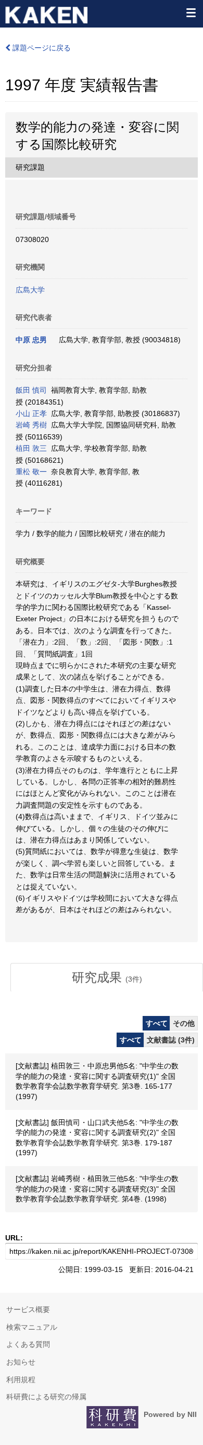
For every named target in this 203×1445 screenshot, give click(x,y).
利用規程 (20, 1379)
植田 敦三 (31, 448)
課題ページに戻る (40, 48)
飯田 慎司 (31, 390)
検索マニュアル (31, 1327)
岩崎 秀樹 (31, 425)
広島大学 (30, 290)
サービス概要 (28, 1309)
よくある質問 (28, 1344)
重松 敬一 (31, 471)
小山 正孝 (31, 413)
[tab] (106, 977)
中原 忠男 (31, 340)
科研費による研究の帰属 (46, 1397)
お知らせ (20, 1362)
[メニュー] (190, 12)
